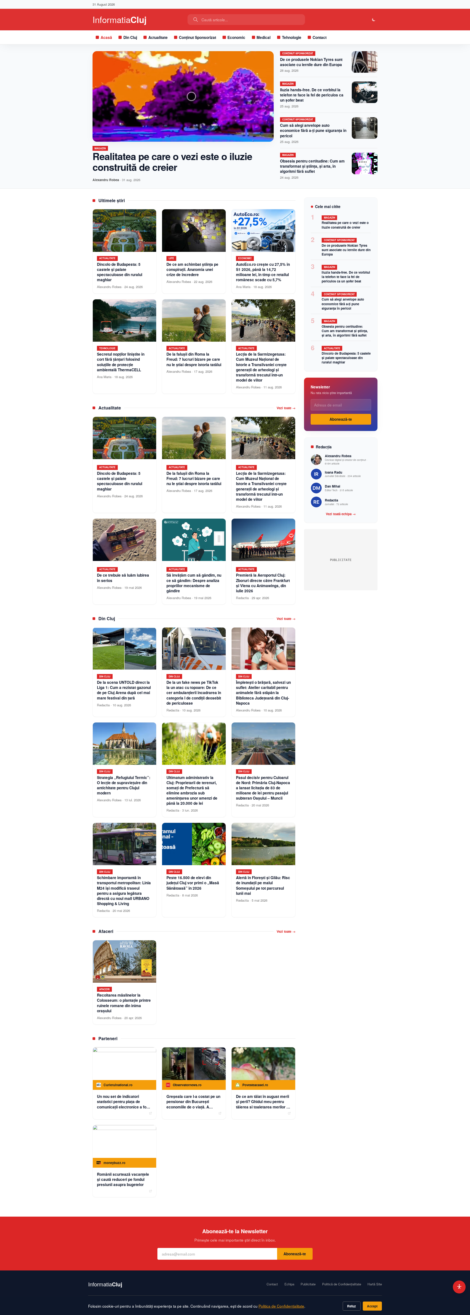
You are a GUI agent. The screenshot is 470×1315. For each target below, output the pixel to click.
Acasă (106, 37)
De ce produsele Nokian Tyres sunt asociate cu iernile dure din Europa (311, 62)
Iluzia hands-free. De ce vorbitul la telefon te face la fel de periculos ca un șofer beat (311, 95)
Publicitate (308, 1284)
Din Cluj (130, 37)
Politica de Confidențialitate (281, 1306)
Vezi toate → (286, 408)
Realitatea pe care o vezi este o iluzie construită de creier (172, 161)
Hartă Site (374, 1284)
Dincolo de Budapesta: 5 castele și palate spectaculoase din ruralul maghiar (346, 357)
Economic (236, 37)
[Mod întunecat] (374, 19)
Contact (320, 37)
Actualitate (158, 37)
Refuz (351, 1306)
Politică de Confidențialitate (341, 1284)
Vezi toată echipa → (341, 514)
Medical (263, 37)
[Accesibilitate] (459, 1286)
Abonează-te (340, 419)
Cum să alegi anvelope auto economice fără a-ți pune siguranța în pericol (313, 130)
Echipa (289, 1284)
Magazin (100, 148)
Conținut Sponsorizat (197, 37)
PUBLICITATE (341, 560)
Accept (372, 1306)
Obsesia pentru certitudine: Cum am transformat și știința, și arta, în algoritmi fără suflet (312, 166)
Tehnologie (291, 37)
